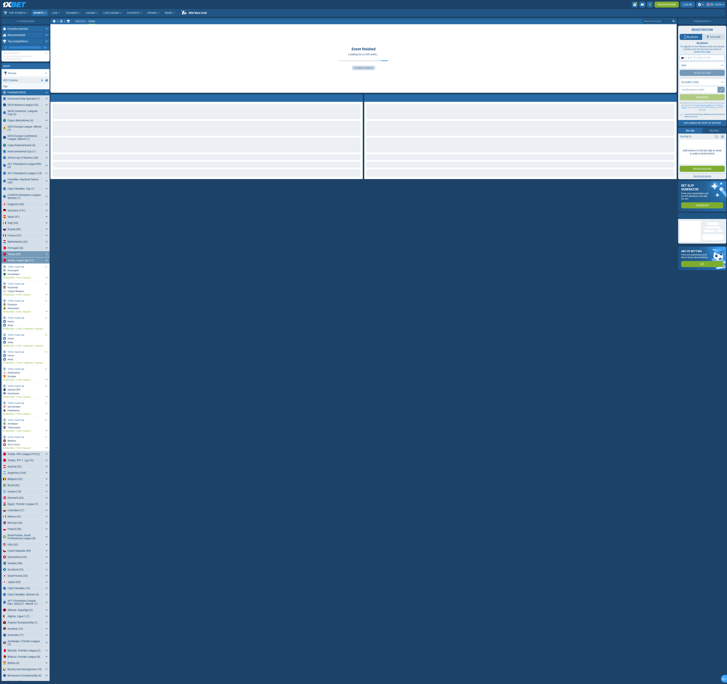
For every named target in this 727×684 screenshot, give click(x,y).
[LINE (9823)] (54, 21)
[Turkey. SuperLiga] (68, 21)
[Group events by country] (46, 92)
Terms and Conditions (704, 113)
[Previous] (38, 47)
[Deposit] (650, 5)
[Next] (46, 47)
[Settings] (700, 5)
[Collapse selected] (42, 92)
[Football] (61, 21)
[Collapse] (46, 104)
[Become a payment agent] (642, 5)
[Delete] (673, 97)
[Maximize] (46, 29)
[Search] (673, 21)
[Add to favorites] (46, 53)
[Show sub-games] (46, 289)
